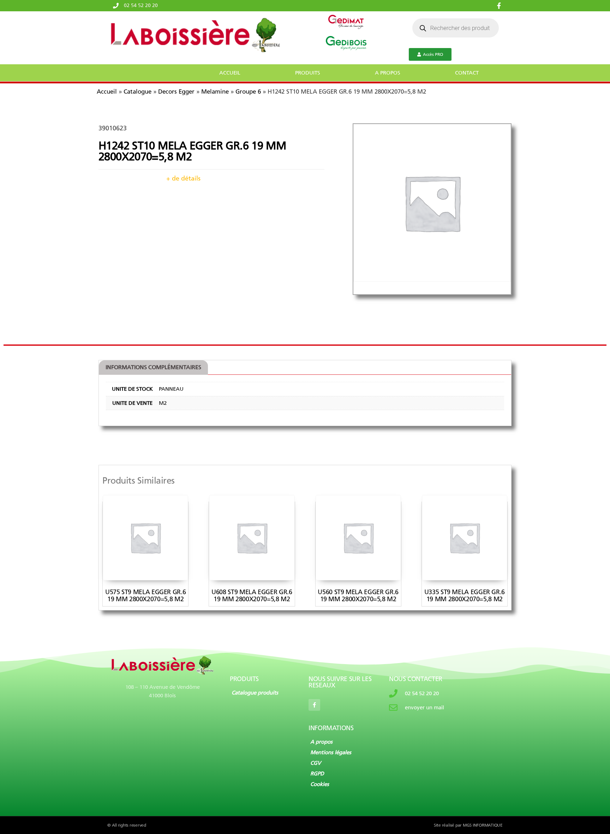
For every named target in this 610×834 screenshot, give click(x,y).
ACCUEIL (229, 73)
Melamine (215, 91)
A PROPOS (387, 73)
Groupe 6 (248, 91)
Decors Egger (176, 91)
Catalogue (137, 91)
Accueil (107, 91)
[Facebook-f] (314, 705)
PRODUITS (307, 73)
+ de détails (183, 178)
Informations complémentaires (153, 367)
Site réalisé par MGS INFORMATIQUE (468, 825)
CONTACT (467, 73)
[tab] (153, 367)
